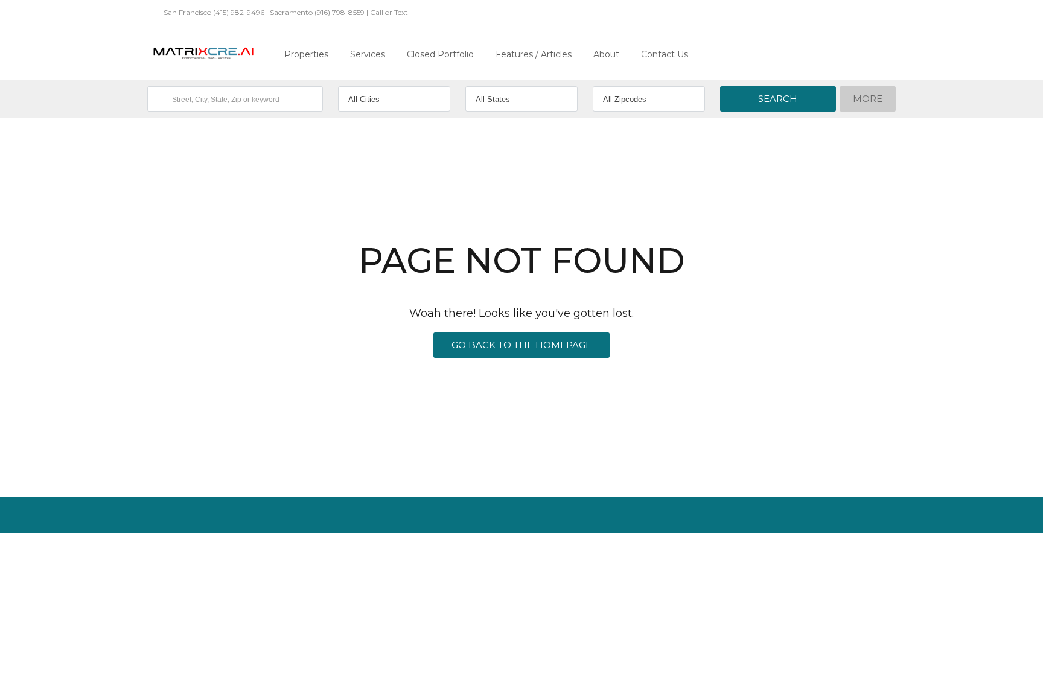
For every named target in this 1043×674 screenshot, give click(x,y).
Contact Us (664, 54)
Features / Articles (534, 54)
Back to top (868, 553)
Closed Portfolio (440, 54)
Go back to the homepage (521, 345)
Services (367, 54)
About (606, 54)
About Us (163, 553)
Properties (306, 54)
